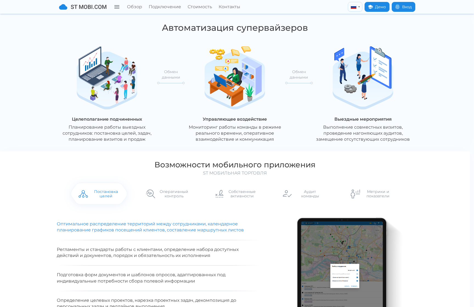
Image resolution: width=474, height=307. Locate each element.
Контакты (229, 6)
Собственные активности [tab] (242, 193)
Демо (380, 6)
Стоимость (200, 6)
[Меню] (116, 6)
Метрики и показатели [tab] (378, 193)
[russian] (355, 7)
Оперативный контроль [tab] (174, 193)
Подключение (165, 6)
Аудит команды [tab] (310, 193)
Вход (407, 6)
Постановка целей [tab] (106, 193)
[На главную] (83, 6)
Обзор (134, 6)
